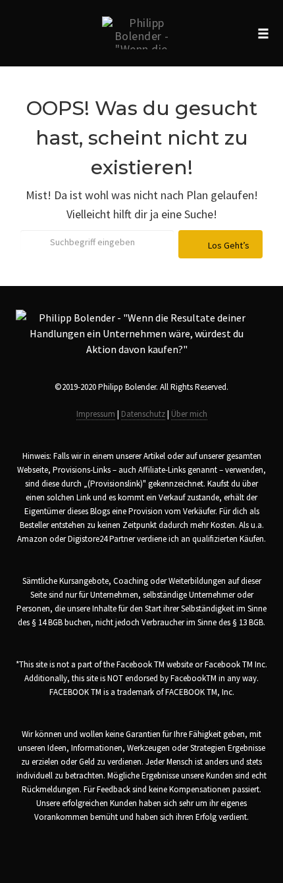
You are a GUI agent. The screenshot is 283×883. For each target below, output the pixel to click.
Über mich (189, 413)
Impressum (95, 413)
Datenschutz (143, 413)
